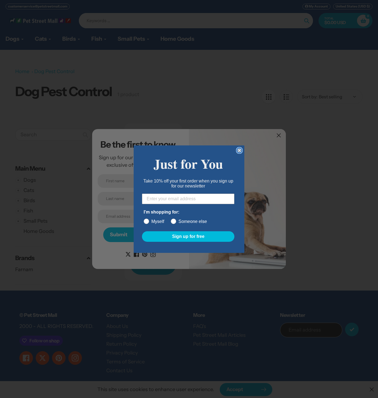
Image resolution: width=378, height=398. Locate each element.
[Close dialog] (239, 150)
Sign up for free (188, 236)
